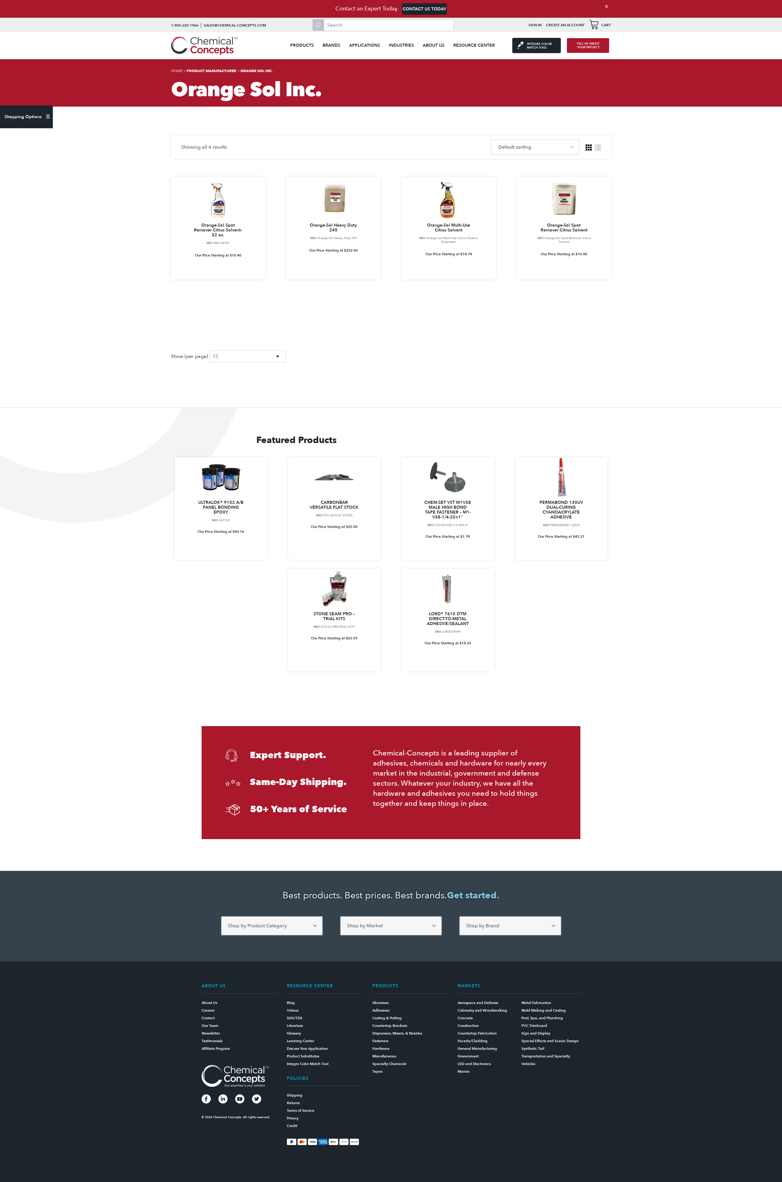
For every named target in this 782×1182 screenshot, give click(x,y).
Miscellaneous (384, 1056)
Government (468, 1056)
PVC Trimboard (534, 1025)
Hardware (380, 1048)
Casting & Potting (387, 1018)
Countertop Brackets (389, 1025)
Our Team (210, 1025)
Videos (292, 1010)
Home (176, 70)
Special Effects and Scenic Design (550, 1040)
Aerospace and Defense (478, 1002)
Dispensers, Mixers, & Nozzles (397, 1033)
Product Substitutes (303, 1056)
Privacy (292, 1118)
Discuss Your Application (307, 1048)
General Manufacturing (477, 1048)
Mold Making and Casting (543, 1010)
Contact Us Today (424, 9)
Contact (208, 1018)
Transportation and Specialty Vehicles (545, 1060)
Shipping (294, 1095)
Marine (464, 1071)
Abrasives (380, 1002)
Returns (293, 1102)
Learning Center (300, 1040)
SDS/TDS (294, 1018)
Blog (291, 1002)
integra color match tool (539, 46)
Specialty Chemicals (389, 1063)
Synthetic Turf (532, 1048)
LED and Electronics (474, 1063)
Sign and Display (535, 1033)
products (302, 45)
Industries (401, 45)
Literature (295, 1025)
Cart (606, 25)
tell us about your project (588, 45)
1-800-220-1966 (184, 25)
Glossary (294, 1033)
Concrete (465, 1018)
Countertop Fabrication (477, 1033)
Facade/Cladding (473, 1040)
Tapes (377, 1071)
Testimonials (212, 1040)
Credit (292, 1125)
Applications (364, 45)
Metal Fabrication (536, 1002)
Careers (208, 1010)
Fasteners (380, 1040)
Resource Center (474, 45)
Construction (468, 1025)
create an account (565, 25)
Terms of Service (300, 1110)
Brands (331, 45)
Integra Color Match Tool (307, 1063)
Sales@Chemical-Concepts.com (235, 25)
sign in (535, 25)
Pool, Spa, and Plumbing (542, 1018)
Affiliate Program (216, 1048)
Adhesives (380, 1010)
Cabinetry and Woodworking (482, 1010)
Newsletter (211, 1033)
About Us (433, 45)
